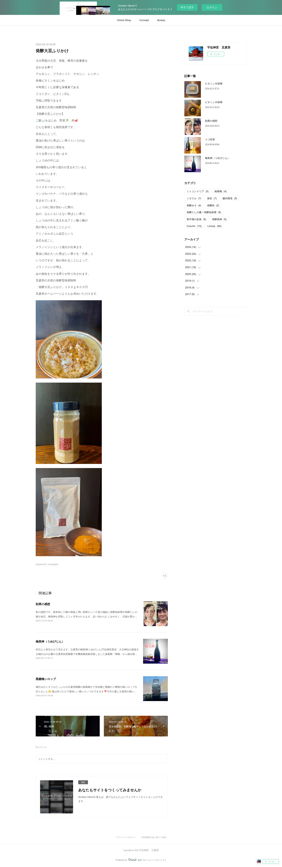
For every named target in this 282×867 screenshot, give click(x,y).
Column (194, 226)
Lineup (214, 226)
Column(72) (41, 564)
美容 (212, 198)
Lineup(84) (53, 564)
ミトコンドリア (198, 191)
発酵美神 (219, 219)
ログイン (212, 7)
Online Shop (124, 20)
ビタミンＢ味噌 (213, 83)
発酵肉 (213, 205)
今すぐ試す (187, 7)
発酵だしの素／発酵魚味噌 (204, 212)
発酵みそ (194, 205)
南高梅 (220, 191)
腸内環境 (230, 198)
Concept (144, 20)
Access (161, 20)
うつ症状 (210, 139)
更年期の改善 (196, 219)
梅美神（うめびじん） (50, 641)
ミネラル (194, 198)
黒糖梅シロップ (46, 679)
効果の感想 (43, 604)
